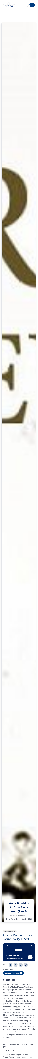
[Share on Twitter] (16, 965)
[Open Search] (27, 5)
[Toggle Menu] (32, 5)
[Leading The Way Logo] (9, 4)
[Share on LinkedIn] (21, 965)
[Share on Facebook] (10, 965)
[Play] (30, 957)
